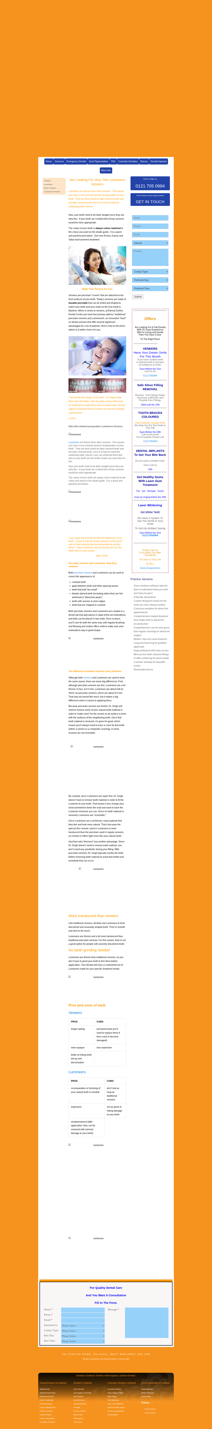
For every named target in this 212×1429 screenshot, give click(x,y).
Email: (48, 1319)
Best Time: (49, 1340)
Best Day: (49, 1335)
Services (59, 161)
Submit (137, 296)
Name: (48, 1309)
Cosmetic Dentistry (128, 161)
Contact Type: (51, 1330)
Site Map (86, 1359)
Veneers (75, 1012)
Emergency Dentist (76, 161)
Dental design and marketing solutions (103, 1359)
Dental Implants (159, 161)
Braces (144, 161)
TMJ (113, 161)
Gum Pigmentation (98, 161)
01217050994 (150, 375)
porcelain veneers (83, 572)
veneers (87, 677)
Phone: (48, 1314)
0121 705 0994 (150, 186)
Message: (113, 1309)
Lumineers (74, 442)
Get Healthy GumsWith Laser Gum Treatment (150, 481)
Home (49, 161)
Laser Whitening (150, 505)
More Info (106, 170)
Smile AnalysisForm (150, 568)
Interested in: (51, 1325)
